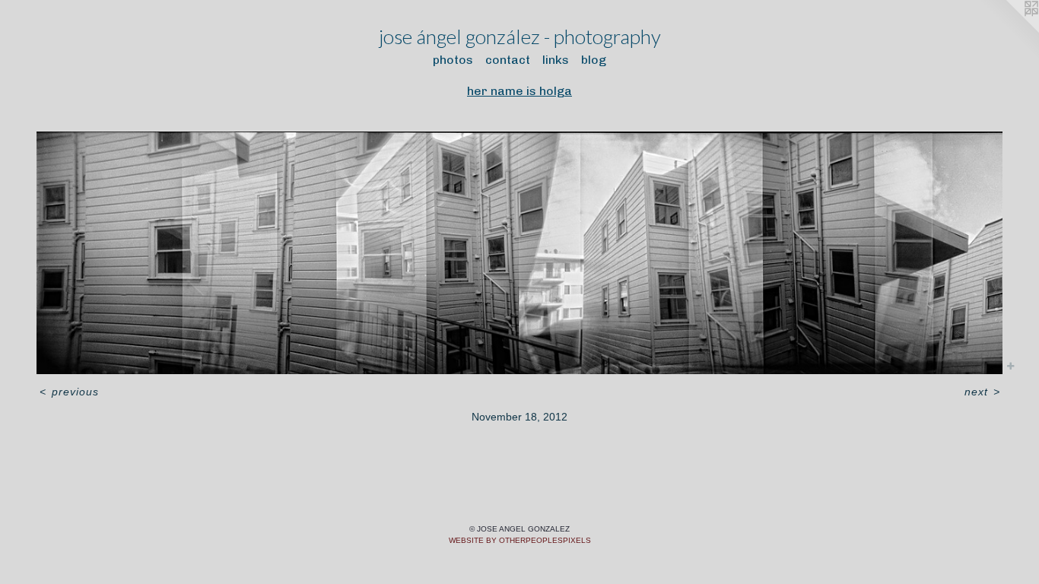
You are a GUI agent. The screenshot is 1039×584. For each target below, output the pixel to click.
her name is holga (519, 91)
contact (507, 59)
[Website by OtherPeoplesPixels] (1008, 30)
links (555, 59)
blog (593, 59)
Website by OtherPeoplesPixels (520, 540)
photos (453, 59)
